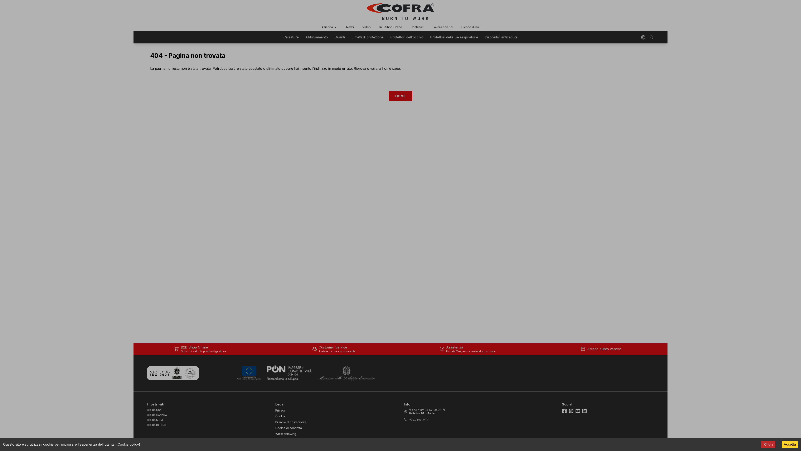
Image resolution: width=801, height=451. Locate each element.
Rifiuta (768, 444)
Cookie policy (128, 444)
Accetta (790, 444)
